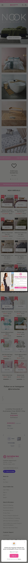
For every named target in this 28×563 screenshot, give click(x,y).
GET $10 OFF (20, 287)
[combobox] (16, 284)
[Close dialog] (26, 272)
